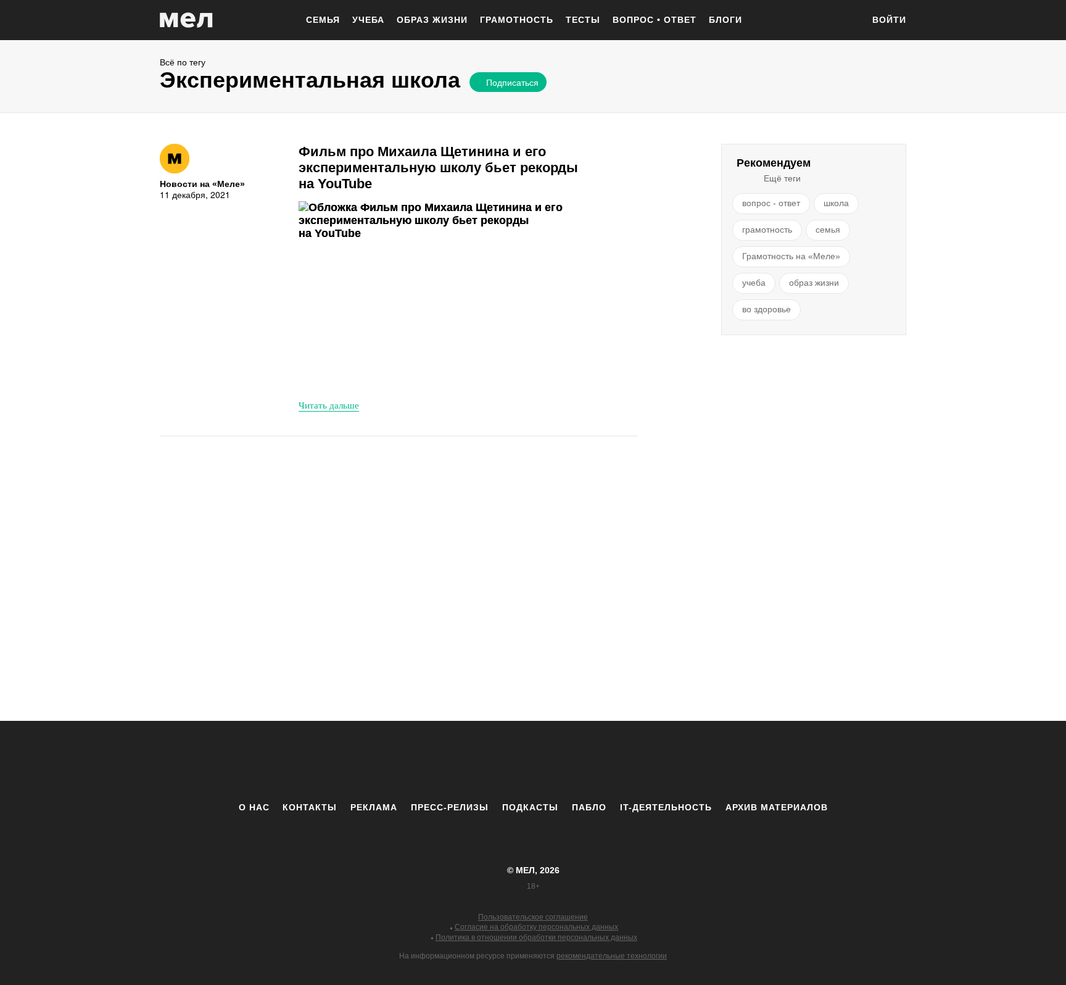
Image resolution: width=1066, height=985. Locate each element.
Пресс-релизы (450, 807)
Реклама (373, 807)
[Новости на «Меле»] (174, 158)
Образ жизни (432, 20)
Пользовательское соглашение (533, 917)
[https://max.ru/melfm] (634, 761)
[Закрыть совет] (621, 103)
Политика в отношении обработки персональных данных (536, 937)
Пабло (589, 807)
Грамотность (516, 20)
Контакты (310, 807)
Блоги (725, 20)
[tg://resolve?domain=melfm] (431, 761)
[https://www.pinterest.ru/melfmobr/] (567, 761)
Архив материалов (776, 807)
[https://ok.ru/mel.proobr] (600, 761)
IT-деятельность (666, 807)
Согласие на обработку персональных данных (536, 927)
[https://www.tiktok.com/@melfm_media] (533, 761)
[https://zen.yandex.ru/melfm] (465, 761)
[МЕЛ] (186, 20)
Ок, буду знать (507, 165)
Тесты (583, 20)
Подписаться (512, 82)
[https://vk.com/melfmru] (499, 761)
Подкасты (530, 807)
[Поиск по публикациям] (847, 21)
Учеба (368, 20)
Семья (323, 20)
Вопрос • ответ (654, 20)
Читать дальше (329, 405)
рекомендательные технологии (611, 956)
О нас (254, 807)
